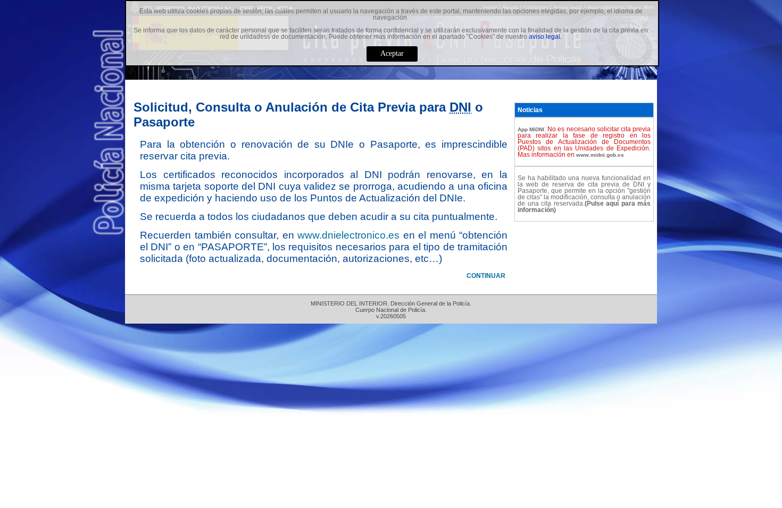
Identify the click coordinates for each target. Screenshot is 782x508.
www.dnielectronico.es (348, 235)
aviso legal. (545, 36)
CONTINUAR (486, 276)
